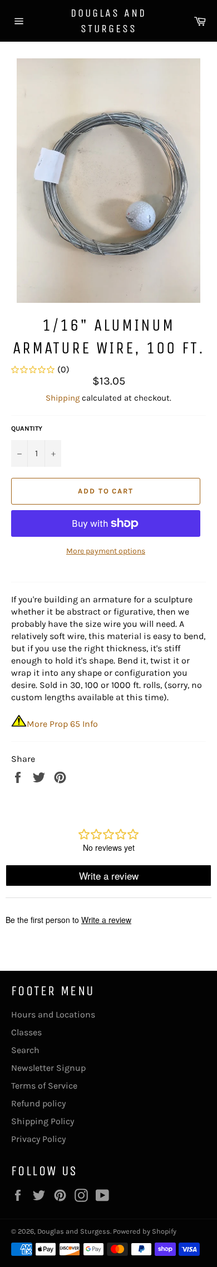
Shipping (63, 398)
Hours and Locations (53, 1014)
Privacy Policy (38, 1139)
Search (25, 1050)
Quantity (26, 428)
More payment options (105, 551)
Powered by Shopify (144, 1231)
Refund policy (38, 1103)
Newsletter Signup (48, 1068)
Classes (26, 1032)
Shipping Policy (42, 1121)
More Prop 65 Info (62, 724)
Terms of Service (44, 1085)
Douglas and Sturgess (108, 21)
